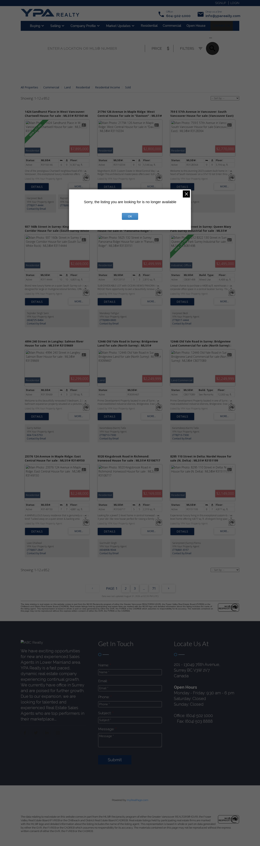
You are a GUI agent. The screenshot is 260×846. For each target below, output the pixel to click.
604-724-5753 (35, 435)
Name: (104, 665)
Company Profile (83, 26)
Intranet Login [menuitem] (221, 26)
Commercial (51, 87)
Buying (35, 26)
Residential (83, 87)
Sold (128, 87)
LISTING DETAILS (37, 186)
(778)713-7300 (108, 435)
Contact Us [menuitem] (221, 25)
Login (234, 3)
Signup (220, 3)
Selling (55, 26)
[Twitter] (36, 733)
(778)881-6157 (180, 550)
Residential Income (107, 87)
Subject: (105, 713)
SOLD (216, 38)
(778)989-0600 (108, 320)
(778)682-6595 (68, 205)
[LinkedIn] (47, 733)
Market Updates (118, 26)
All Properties (29, 87)
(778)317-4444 (35, 205)
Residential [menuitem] (149, 26)
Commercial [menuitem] (172, 26)
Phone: (104, 697)
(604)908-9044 (108, 550)
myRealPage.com (137, 800)
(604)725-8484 (35, 320)
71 (154, 588)
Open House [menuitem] (196, 26)
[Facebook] (25, 733)
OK (130, 216)
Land (67, 87)
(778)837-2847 (35, 550)
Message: (106, 729)
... (144, 588)
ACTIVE (201, 38)
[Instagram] (58, 733)
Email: (103, 681)
